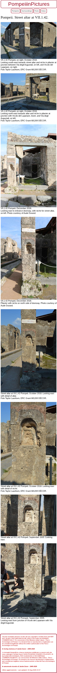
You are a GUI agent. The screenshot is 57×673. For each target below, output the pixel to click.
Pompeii (15, 11)
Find (36, 11)
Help (43, 11)
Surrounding (26, 11)
